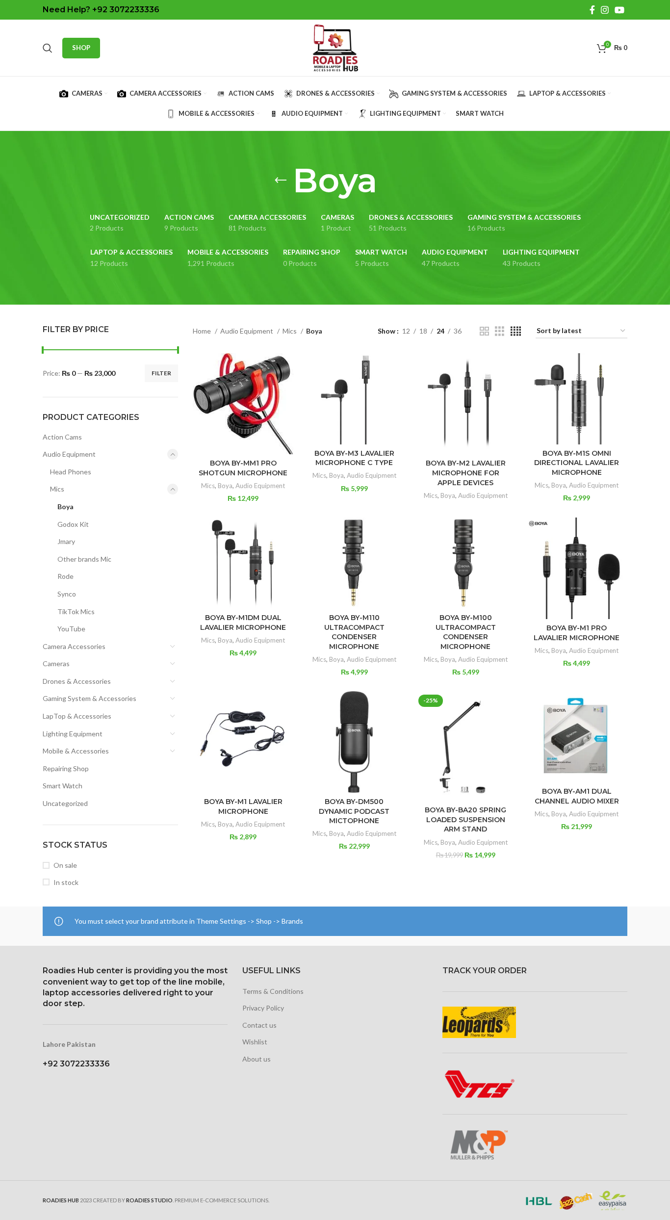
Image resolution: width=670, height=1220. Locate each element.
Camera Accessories (74, 646)
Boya (65, 506)
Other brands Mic (84, 559)
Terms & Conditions (273, 991)
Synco (66, 594)
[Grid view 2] (484, 331)
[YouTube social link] (619, 9)
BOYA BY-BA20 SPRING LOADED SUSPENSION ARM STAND (465, 819)
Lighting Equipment (73, 733)
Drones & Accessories (77, 681)
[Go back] (280, 180)
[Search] (47, 48)
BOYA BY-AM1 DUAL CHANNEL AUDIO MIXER (577, 796)
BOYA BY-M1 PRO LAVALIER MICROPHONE (576, 632)
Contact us (259, 1025)
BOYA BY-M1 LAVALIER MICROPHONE (243, 806)
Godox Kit (73, 524)
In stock (65, 882)
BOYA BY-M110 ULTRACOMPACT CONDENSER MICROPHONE (354, 632)
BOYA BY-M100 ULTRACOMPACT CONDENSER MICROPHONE (466, 632)
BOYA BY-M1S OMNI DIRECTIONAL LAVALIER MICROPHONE (576, 463)
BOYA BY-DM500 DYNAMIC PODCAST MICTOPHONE (354, 811)
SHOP (81, 48)
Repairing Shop (66, 768)
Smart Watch (62, 785)
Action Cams (62, 437)
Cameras (56, 663)
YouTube (71, 628)
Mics (57, 489)
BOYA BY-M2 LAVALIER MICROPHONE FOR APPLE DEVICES (466, 473)
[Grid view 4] (516, 331)
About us (256, 1059)
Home (202, 331)
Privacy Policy (263, 1008)
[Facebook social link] (592, 9)
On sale (65, 865)
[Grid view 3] (499, 331)
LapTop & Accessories (77, 716)
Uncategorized (65, 803)
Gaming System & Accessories (89, 698)
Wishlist (254, 1042)
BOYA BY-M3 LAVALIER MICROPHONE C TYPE (354, 458)
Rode (65, 576)
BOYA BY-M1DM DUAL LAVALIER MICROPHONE (243, 622)
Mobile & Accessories (76, 751)
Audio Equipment (69, 454)
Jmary (66, 541)
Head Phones (70, 471)
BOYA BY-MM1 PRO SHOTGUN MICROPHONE (243, 468)
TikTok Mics (76, 611)
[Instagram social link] (605, 9)
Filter (161, 373)
